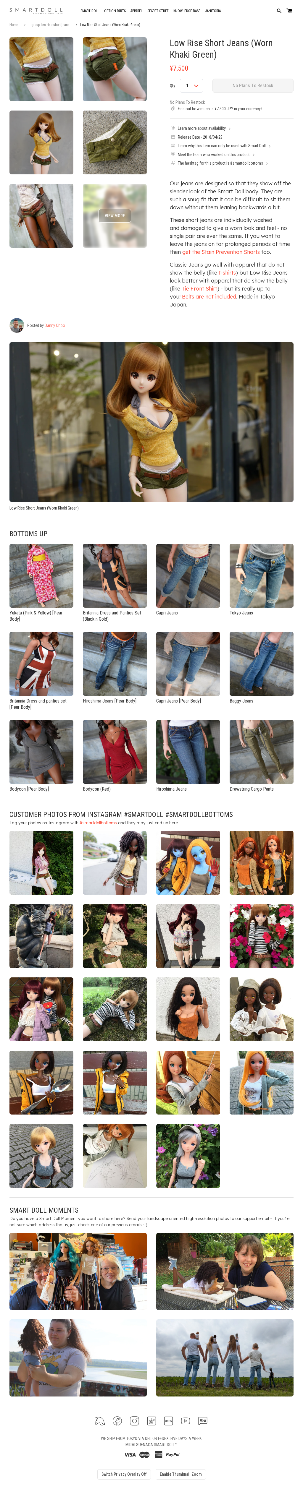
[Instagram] (134, 1421)
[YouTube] (185, 1421)
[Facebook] (117, 1421)
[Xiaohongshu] (168, 1421)
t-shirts (227, 272)
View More (115, 215)
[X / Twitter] (100, 1421)
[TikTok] (151, 1421)
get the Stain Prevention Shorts (221, 252)
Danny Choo (55, 325)
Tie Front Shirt (199, 288)
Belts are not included (209, 296)
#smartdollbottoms (98, 822)
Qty (172, 85)
